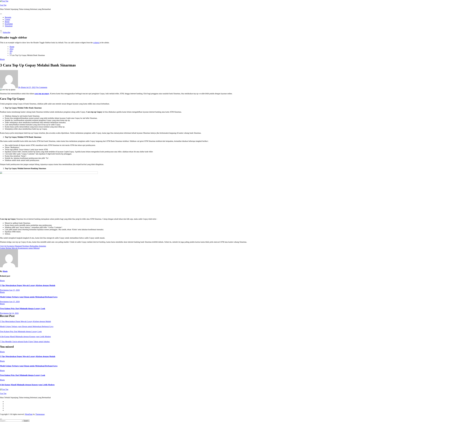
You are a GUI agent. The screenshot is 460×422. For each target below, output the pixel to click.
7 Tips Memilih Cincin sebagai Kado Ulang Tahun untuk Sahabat (25, 342)
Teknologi (8, 26)
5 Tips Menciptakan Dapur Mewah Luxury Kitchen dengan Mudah (27, 285)
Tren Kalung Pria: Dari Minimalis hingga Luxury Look (22, 309)
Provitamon (4, 290)
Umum (7, 19)
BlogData (28, 414)
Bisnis (7, 22)
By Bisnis (22, 87)
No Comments (41, 87)
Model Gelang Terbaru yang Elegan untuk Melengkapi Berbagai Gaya (28, 297)
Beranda (8, 17)
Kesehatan (9, 24)
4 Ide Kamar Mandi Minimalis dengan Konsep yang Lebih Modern (25, 337)
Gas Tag (3, 5)
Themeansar (39, 414)
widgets (96, 43)
